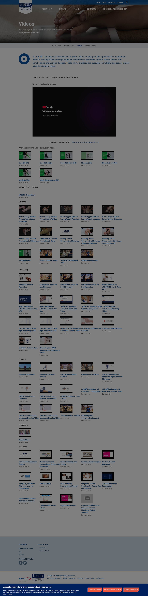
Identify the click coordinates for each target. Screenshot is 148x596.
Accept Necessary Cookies (112, 590)
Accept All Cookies (95, 590)
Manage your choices (131, 590)
